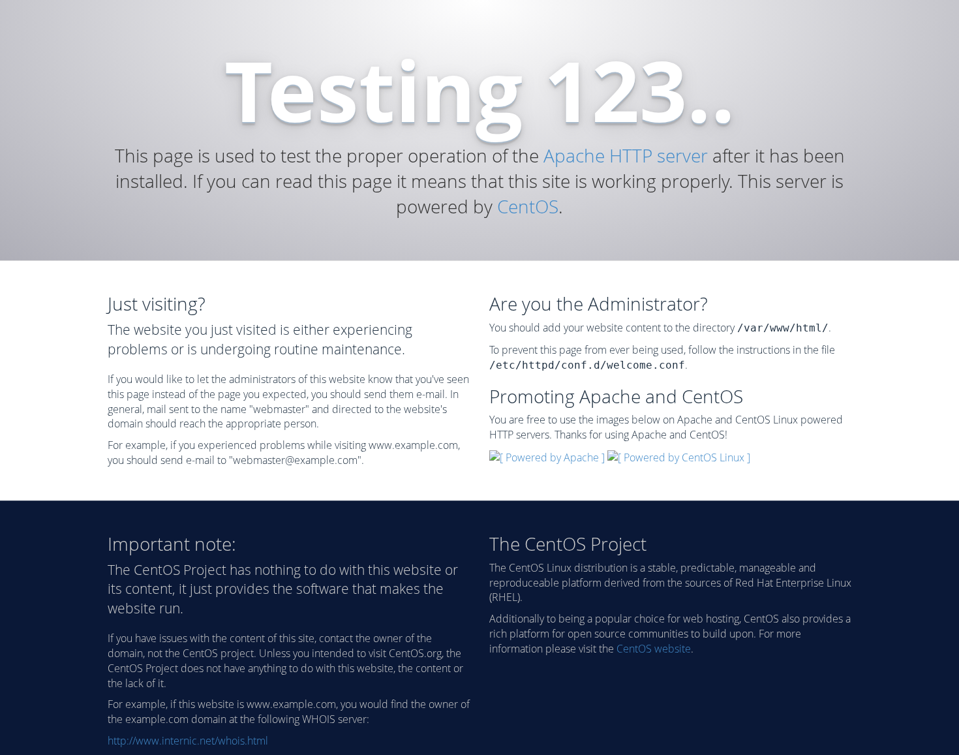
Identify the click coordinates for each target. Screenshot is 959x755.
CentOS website (653, 648)
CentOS (527, 206)
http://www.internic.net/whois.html (188, 740)
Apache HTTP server (625, 155)
